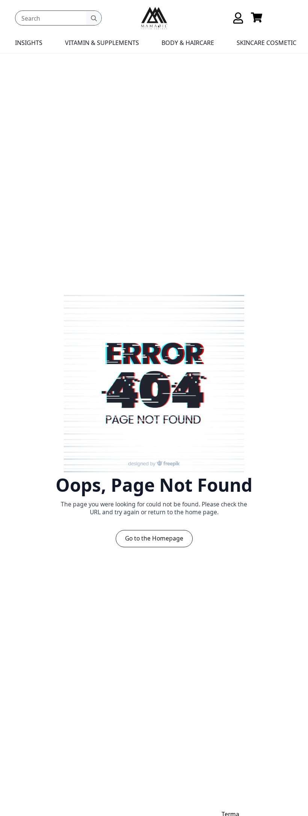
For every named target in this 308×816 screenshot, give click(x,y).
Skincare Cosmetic (266, 43)
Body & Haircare (188, 43)
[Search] (93, 18)
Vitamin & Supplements (102, 43)
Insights (28, 43)
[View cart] (256, 17)
